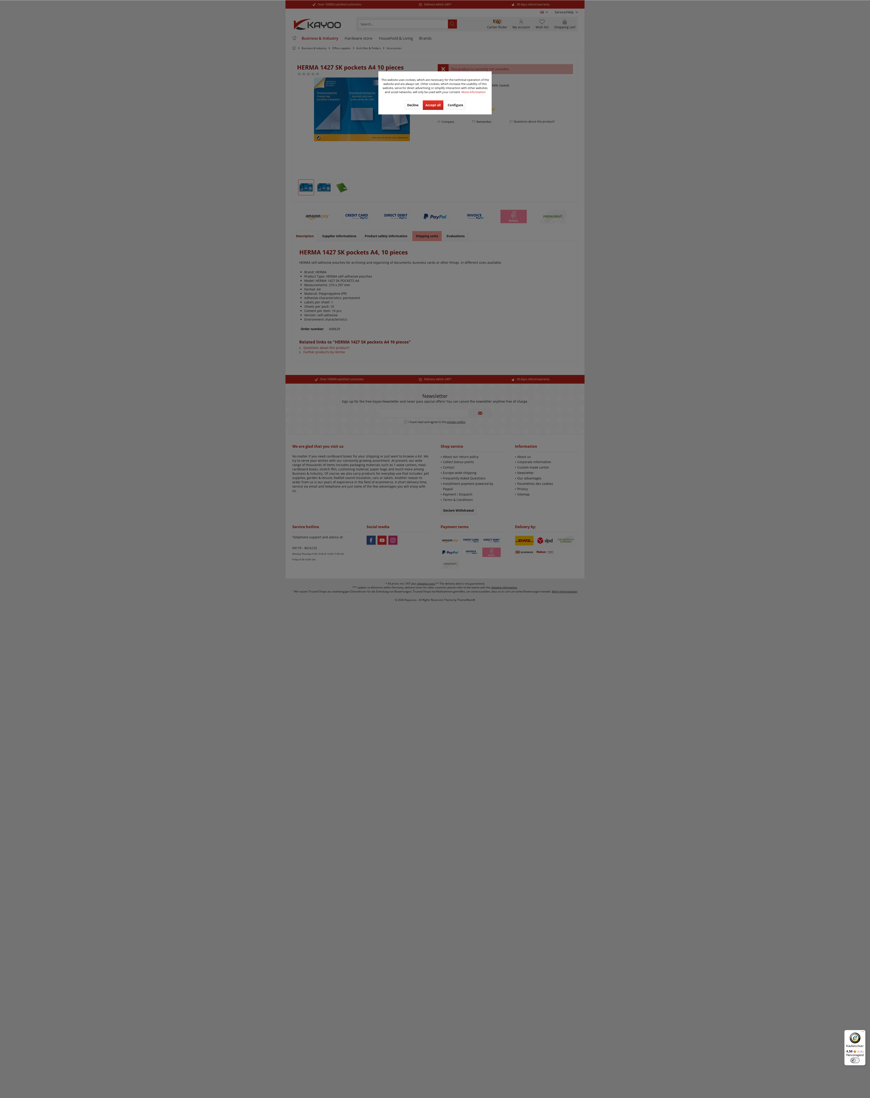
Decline (412, 105)
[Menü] (862, 1032)
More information (474, 92)
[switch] (855, 1060)
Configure (455, 105)
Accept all (433, 105)
